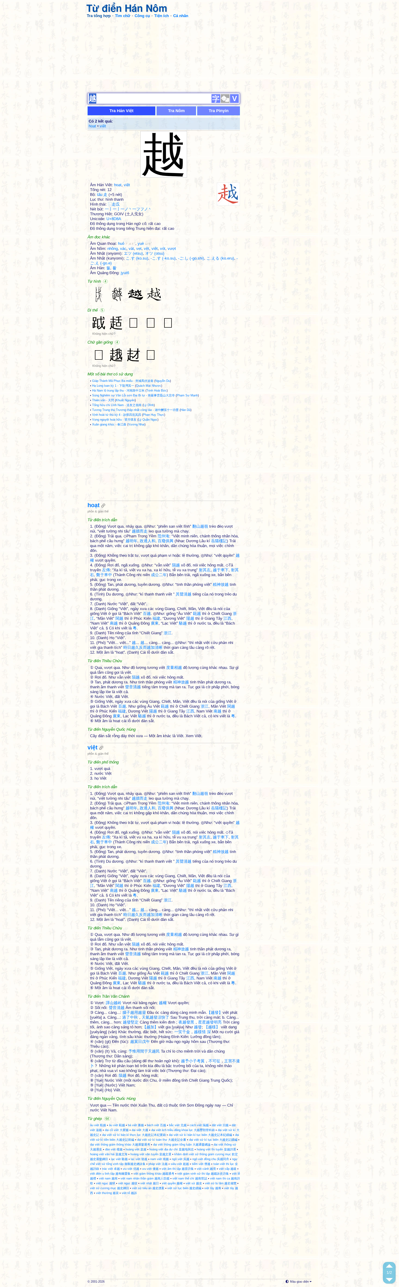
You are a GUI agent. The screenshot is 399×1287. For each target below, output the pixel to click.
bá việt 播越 (136, 1125)
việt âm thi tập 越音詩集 (178, 1168)
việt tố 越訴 (129, 1193)
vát (131, 248)
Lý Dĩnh (148, 405)
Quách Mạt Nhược (148, 385)
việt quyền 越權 (172, 1183)
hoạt (92, 126)
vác (123, 248)
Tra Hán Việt (121, 110)
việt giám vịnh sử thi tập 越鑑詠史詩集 (203, 1173)
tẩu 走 (102, 194)
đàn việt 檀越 (114, 1149)
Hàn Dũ (185, 410)
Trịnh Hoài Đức (156, 390)
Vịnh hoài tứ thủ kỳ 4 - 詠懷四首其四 (116, 414)
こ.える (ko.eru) (220, 258)
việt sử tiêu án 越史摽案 (148, 1188)
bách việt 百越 (156, 1125)
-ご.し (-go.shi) (191, 258)
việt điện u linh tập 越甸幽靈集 (110, 1173)
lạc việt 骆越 (139, 1159)
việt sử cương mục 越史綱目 (109, 1188)
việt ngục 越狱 (105, 1183)
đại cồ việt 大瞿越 (117, 1130)
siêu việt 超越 (180, 1164)
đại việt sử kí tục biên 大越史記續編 (213, 1139)
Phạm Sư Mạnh (187, 395)
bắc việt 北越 (178, 1125)
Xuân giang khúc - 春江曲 (109, 424)
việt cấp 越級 (227, 1168)
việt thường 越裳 (107, 1193)
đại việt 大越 (140, 1130)
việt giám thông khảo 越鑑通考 (153, 1173)
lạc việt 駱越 (119, 1159)
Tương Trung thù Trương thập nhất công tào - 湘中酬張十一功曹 (135, 410)
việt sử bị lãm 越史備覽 (220, 1183)
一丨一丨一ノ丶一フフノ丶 (128, 209)
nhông (112, 248)
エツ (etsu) (133, 253)
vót (162, 248)
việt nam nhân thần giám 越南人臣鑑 (145, 1178)
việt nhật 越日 (149, 1183)
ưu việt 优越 (131, 1168)
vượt (172, 248)
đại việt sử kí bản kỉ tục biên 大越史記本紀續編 (200, 1135)
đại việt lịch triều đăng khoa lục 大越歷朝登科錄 (183, 1130)
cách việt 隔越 (199, 1125)
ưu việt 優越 (150, 1168)
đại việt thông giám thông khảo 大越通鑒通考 (120, 1144)
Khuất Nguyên (125, 400)
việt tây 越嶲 (212, 1188)
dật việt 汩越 (220, 1125)
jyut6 (125, 273)
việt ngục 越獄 (127, 1183)
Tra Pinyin (219, 110)
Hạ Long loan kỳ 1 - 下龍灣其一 (113, 385)
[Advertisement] (199, 55)
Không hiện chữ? (103, 333)
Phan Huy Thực (153, 414)
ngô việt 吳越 (180, 1159)
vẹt (139, 248)
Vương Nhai (136, 424)
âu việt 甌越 (117, 1125)
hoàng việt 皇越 (136, 1149)
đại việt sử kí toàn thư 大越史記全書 (161, 1139)
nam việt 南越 (159, 1159)
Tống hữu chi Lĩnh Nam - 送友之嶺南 (117, 405)
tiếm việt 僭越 (201, 1164)
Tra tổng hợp (99, 16)
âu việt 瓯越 (98, 1125)
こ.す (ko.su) (137, 258)
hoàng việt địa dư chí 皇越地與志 (171, 1149)
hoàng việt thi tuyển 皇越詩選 (216, 1149)
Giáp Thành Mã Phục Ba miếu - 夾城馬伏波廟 (122, 381)
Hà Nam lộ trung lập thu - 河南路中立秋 (118, 390)
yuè (145, 243)
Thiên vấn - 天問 (103, 400)
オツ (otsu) (154, 253)
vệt (146, 248)
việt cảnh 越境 (206, 1168)
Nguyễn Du (162, 381)
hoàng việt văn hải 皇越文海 (108, 1154)
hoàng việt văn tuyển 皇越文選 (150, 1154)
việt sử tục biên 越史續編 (184, 1188)
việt (103, 126)
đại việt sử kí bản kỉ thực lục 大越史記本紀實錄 (134, 1135)
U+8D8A (113, 219)
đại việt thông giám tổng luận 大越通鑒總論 (182, 1144)
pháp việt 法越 (158, 1164)
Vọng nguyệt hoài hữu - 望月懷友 (114, 419)
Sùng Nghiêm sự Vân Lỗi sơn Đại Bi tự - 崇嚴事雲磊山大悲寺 (133, 395)
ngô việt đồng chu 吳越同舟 (210, 1159)
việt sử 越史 (194, 1183)
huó (126, 243)
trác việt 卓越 (111, 1168)
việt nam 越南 (108, 1178)
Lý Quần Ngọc (147, 419)
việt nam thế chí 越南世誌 (189, 1178)
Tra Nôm (176, 110)
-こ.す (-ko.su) (163, 258)
